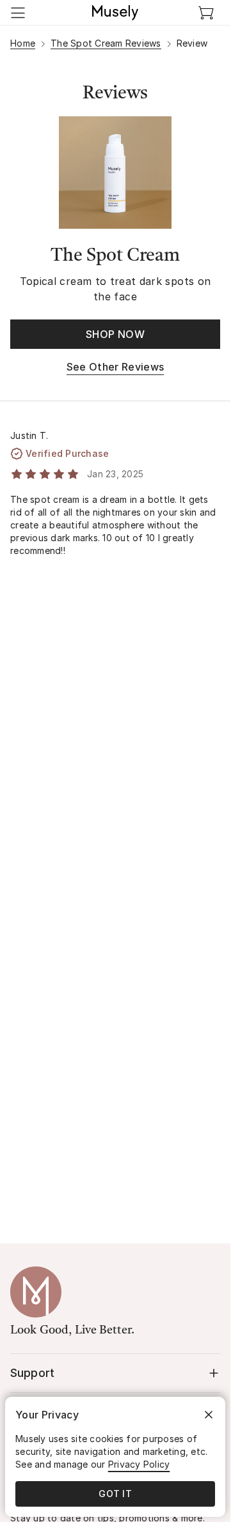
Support (32, 1373)
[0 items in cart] (206, 12)
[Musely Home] (115, 12)
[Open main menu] (18, 12)
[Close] (208, 1414)
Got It (115, 1493)
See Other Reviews (115, 366)
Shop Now (115, 334)
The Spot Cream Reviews (106, 43)
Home (22, 43)
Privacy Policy (139, 1464)
